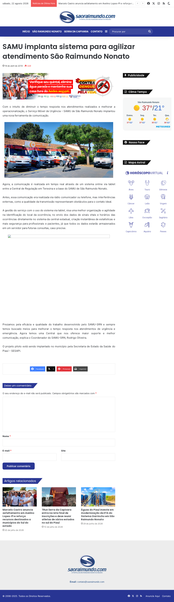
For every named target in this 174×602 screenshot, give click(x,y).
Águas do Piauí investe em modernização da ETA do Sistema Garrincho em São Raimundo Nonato (98, 514)
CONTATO (96, 31)
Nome (7, 436)
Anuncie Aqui (153, 596)
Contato (166, 596)
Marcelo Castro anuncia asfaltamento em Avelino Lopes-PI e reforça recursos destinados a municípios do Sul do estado (18, 518)
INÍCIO (26, 31)
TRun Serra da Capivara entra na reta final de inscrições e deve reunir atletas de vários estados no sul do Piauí (58, 516)
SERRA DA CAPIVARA (76, 31)
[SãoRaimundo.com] (87, 17)
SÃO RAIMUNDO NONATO (47, 31)
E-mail (7, 450)
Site (63, 450)
